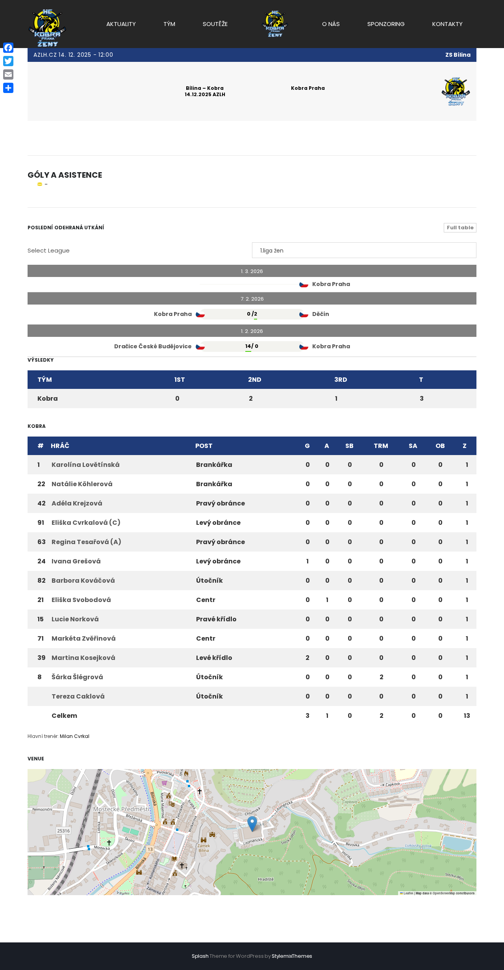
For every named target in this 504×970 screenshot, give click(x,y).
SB (349, 445)
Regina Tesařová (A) (86, 541)
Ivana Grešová (76, 561)
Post (204, 445)
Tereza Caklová (78, 696)
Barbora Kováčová (83, 580)
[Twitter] (8, 61)
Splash (200, 956)
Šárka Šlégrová (77, 677)
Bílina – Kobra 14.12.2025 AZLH (205, 91)
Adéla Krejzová (77, 503)
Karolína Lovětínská (86, 464)
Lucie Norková (75, 619)
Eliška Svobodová (81, 599)
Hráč (60, 445)
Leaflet (408, 893)
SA (413, 445)
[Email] (8, 74)
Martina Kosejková (83, 657)
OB (440, 445)
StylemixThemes (292, 956)
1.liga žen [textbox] (272, 251)
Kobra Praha (308, 88)
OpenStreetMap (444, 893)
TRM (381, 445)
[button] (252, 824)
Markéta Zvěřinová (84, 638)
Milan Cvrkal (74, 736)
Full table (460, 227)
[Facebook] (8, 47)
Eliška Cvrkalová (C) (86, 522)
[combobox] (364, 250)
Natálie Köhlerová (82, 484)
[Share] (8, 88)
